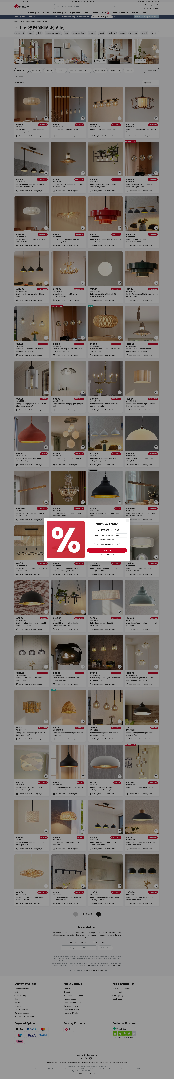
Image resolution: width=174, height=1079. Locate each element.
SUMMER (107, 544)
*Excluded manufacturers (107, 554)
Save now (107, 550)
